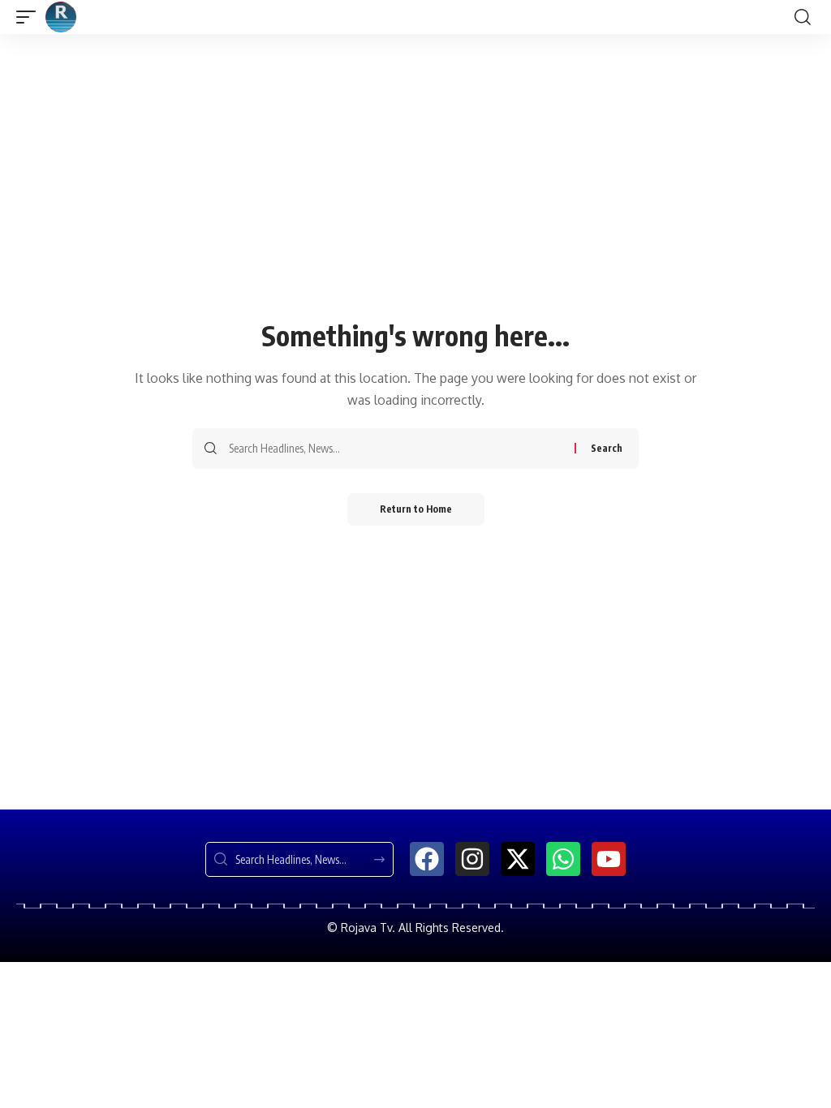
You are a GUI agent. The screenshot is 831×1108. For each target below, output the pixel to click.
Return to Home (416, 509)
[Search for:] (396, 448)
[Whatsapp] (563, 859)
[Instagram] (472, 859)
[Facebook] (427, 859)
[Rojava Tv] (61, 17)
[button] (30, 17)
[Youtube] (609, 859)
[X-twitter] (518, 859)
